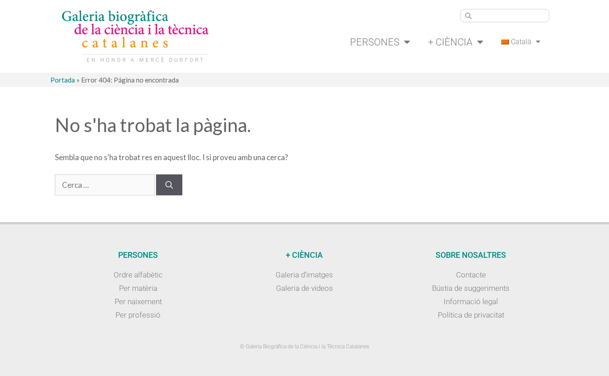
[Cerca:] (105, 185)
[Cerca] (169, 185)
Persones (374, 42)
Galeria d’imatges (304, 274)
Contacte (471, 274)
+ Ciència (450, 42)
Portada (62, 80)
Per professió (137, 314)
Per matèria (138, 288)
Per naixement (138, 301)
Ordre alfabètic (138, 274)
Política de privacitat (471, 314)
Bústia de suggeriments (471, 288)
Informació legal (471, 301)
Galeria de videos (304, 288)
